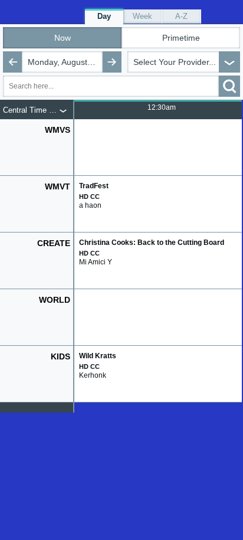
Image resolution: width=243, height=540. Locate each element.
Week (142, 16)
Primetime (181, 37)
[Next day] (112, 62)
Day (104, 16)
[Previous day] (12, 62)
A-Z (181, 16)
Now (62, 37)
